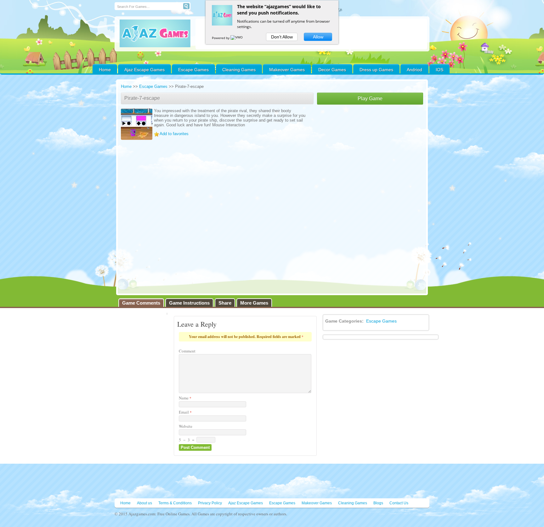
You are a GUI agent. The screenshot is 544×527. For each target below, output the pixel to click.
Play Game (370, 98)
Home (105, 69)
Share (224, 303)
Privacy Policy (210, 503)
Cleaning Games (239, 69)
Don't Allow (282, 36)
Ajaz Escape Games (144, 69)
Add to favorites (174, 133)
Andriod (414, 69)
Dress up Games (376, 69)
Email (185, 412)
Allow (318, 36)
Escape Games (193, 69)
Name (185, 398)
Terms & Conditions (175, 503)
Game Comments (141, 303)
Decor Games (332, 69)
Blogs (378, 503)
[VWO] (237, 38)
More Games (254, 303)
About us (144, 503)
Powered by (221, 38)
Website (185, 426)
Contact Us (398, 503)
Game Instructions (189, 303)
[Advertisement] (370, 152)
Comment (187, 351)
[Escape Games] (155, 33)
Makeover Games (287, 69)
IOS (439, 69)
